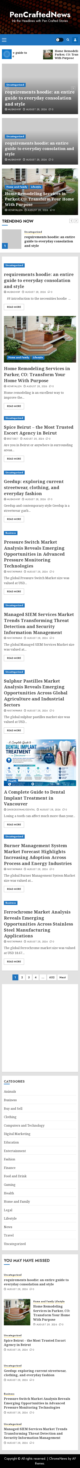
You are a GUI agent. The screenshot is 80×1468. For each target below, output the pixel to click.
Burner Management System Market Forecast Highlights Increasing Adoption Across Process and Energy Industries (38, 854)
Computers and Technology (24, 1125)
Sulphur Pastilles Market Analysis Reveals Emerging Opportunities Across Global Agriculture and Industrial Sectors (36, 693)
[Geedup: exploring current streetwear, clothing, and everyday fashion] (40, 473)
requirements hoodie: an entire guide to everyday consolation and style (40, 98)
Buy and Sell (13, 1108)
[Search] (67, 39)
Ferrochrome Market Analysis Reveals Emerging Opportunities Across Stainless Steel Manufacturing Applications (38, 924)
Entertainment (15, 1151)
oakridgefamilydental (21, 809)
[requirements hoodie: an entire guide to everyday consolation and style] (40, 265)
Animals (10, 1091)
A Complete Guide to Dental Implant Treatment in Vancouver (34, 798)
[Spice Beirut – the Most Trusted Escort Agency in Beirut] (40, 418)
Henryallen (15, 210)
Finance (10, 1168)
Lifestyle (36, 187)
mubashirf (14, 109)
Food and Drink (15, 1176)
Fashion (9, 1159)
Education (11, 1142)
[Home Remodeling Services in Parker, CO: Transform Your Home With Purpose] (11, 239)
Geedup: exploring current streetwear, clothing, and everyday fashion (34, 487)
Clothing (10, 1117)
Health (12, 781)
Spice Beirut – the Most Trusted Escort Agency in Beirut (38, 430)
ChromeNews (58, 1458)
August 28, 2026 (36, 109)
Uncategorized (15, 85)
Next (62, 977)
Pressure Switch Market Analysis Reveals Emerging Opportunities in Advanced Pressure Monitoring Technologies (34, 554)
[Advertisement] (40, 1028)
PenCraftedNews (40, 14)
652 (52, 977)
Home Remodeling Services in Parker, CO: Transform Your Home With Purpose (39, 199)
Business (10, 533)
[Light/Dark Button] (59, 40)
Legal (8, 1210)
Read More (14, 307)
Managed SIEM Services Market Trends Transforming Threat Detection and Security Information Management (39, 623)
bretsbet (12, 439)
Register (75, 40)
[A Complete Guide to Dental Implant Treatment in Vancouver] (40, 762)
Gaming (10, 1185)
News (8, 1227)
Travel (9, 1235)
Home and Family (16, 187)
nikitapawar (14, 571)
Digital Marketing (17, 1134)
